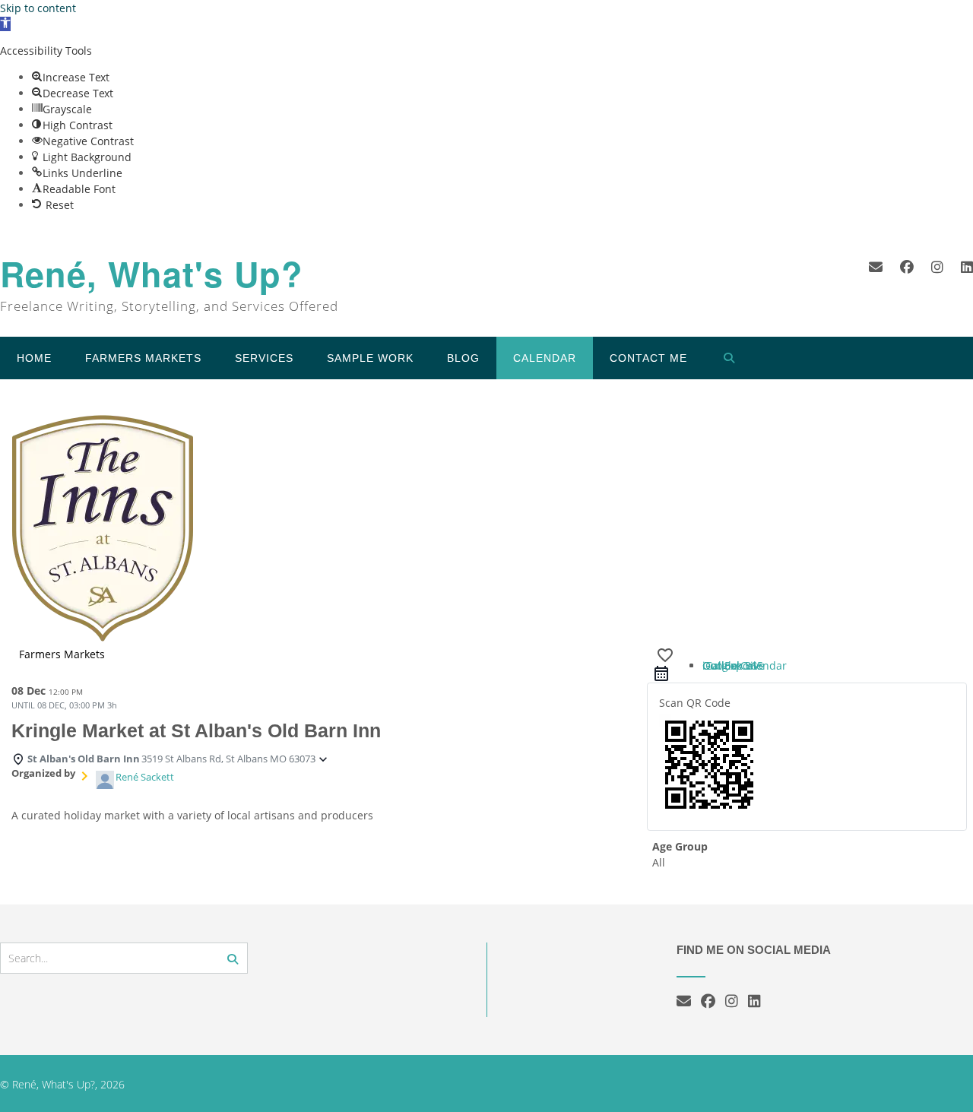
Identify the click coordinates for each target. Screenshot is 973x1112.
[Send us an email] (876, 267)
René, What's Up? (151, 274)
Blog (463, 358)
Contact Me (648, 358)
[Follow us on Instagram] (937, 267)
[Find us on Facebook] (907, 267)
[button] (5, 24)
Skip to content (38, 8)
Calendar (544, 358)
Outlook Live (733, 665)
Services (264, 358)
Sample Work (370, 358)
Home (34, 358)
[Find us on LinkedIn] (967, 267)
